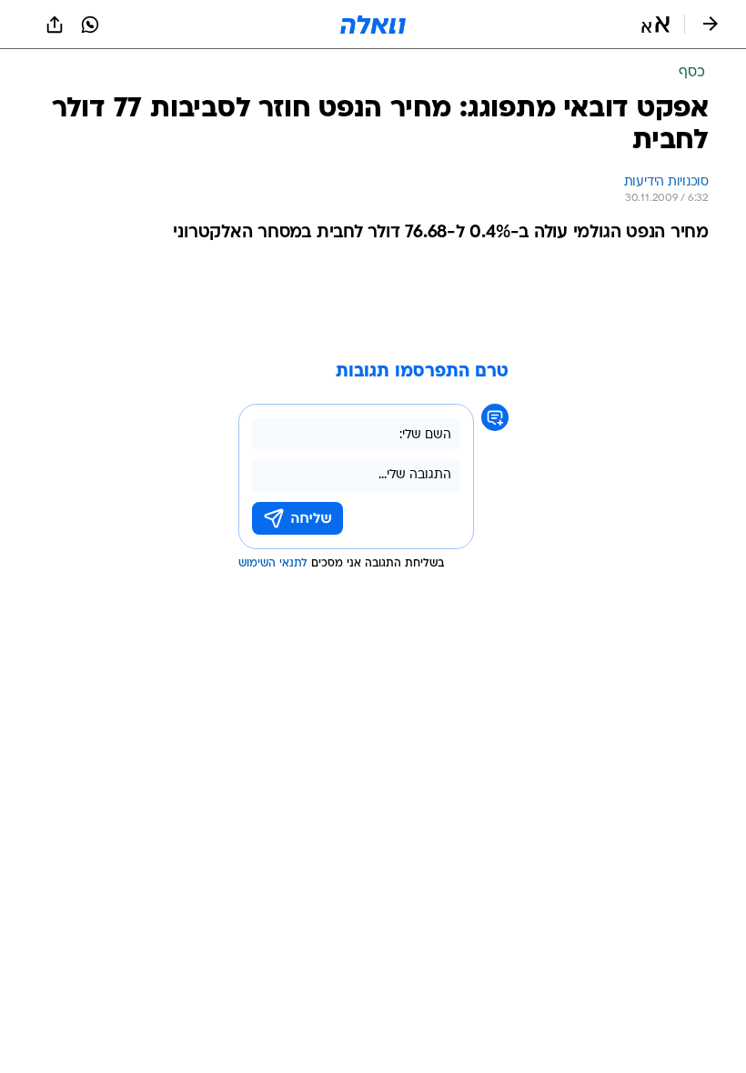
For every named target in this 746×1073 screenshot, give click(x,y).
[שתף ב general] (55, 25)
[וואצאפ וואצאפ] (90, 24)
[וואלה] (373, 24)
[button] (655, 24)
